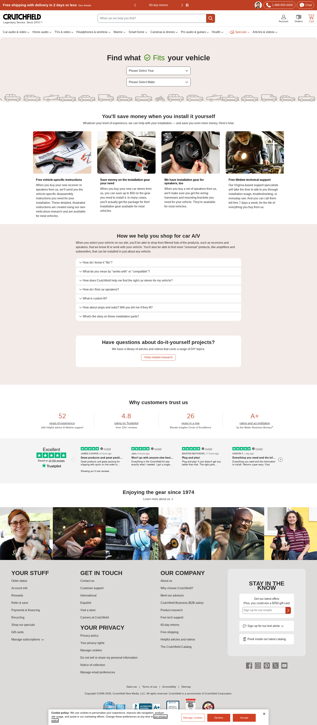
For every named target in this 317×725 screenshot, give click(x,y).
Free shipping (47, 5)
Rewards (17, 595)
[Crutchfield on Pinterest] (266, 665)
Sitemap (186, 686)
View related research (158, 357)
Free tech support (172, 617)
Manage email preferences (97, 672)
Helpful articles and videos (178, 639)
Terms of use (149, 686)
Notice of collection (92, 665)
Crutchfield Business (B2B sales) (182, 602)
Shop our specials (23, 624)
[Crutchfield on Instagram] (258, 665)
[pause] (187, 5)
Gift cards (17, 632)
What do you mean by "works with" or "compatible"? (116, 271)
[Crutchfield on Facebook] (249, 665)
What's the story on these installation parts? (111, 316)
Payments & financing (25, 610)
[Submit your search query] (210, 18)
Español (85, 602)
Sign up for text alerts (263, 625)
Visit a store (88, 610)
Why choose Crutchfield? (177, 588)
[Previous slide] (135, 5)
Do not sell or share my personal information (109, 657)
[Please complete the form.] (288, 610)
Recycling (17, 617)
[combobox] (156, 18)
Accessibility (169, 686)
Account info (19, 588)
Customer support (91, 588)
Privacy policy (89, 635)
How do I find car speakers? (101, 289)
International (88, 595)
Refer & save (19, 602)
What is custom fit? (95, 298)
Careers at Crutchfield (94, 617)
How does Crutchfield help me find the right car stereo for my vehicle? (128, 280)
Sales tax (131, 686)
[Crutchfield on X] (275, 665)
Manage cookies (91, 650)
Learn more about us (157, 499)
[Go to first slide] (181, 5)
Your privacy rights (92, 643)
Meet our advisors (172, 595)
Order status (19, 580)
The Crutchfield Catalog (176, 646)
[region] (158, 533)
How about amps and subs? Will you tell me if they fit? (118, 307)
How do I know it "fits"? (97, 262)
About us (166, 580)
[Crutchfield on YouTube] (284, 665)
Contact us (87, 580)
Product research (172, 610)
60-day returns (158, 5)
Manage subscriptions (26, 639)
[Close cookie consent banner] (264, 713)
